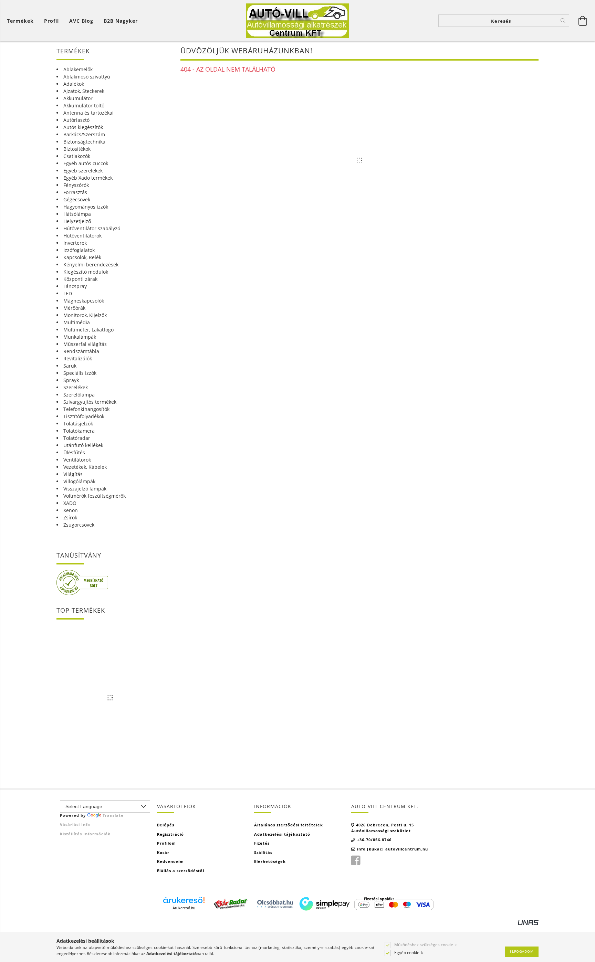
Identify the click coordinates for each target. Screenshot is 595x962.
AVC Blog (81, 21)
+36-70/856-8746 (374, 839)
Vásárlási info (75, 824)
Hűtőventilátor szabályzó (91, 228)
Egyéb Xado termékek (88, 178)
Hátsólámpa (77, 214)
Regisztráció (170, 834)
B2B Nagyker (121, 21)
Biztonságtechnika (84, 141)
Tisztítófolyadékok (83, 416)
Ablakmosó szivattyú (86, 76)
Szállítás (263, 852)
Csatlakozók (76, 156)
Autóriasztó (76, 120)
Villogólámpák (79, 481)
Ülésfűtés (74, 452)
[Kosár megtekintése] (583, 20)
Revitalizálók (77, 358)
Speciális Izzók (79, 373)
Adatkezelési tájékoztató (282, 834)
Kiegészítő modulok (85, 271)
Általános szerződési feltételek (288, 824)
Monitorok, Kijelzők (85, 315)
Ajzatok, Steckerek (83, 91)
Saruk (69, 365)
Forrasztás (75, 192)
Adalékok (73, 84)
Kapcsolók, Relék (82, 257)
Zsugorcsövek (78, 524)
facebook (355, 860)
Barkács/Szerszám (84, 134)
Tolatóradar (76, 438)
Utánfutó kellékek (83, 445)
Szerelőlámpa (79, 394)
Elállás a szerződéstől (180, 870)
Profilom (166, 843)
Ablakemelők (78, 69)
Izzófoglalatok (79, 250)
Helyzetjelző (77, 221)
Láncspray (75, 286)
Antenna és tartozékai (88, 112)
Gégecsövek (76, 199)
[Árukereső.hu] (184, 900)
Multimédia (76, 322)
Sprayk (71, 380)
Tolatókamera (79, 430)
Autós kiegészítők (83, 127)
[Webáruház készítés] (528, 922)
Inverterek (75, 243)
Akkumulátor (78, 98)
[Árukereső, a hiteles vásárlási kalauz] (82, 582)
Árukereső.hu (184, 908)
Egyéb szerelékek (83, 170)
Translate (113, 815)
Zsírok (70, 517)
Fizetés (262, 843)
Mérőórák (74, 308)
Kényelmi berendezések (90, 264)
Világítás (73, 474)
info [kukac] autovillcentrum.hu (392, 849)
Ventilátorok (77, 459)
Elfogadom (522, 951)
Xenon (70, 510)
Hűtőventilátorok (82, 235)
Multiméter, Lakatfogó (88, 329)
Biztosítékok (77, 149)
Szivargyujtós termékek (89, 402)
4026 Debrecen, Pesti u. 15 (385, 824)
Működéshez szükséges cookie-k (425, 945)
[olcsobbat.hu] (275, 903)
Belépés (165, 824)
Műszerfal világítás (85, 344)
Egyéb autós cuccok (85, 163)
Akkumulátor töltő (83, 105)
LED (67, 293)
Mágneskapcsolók (83, 300)
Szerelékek (75, 387)
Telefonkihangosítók (86, 409)
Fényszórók (76, 185)
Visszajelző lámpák (84, 488)
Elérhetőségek (270, 861)
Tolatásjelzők (78, 423)
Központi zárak (80, 279)
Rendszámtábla (81, 351)
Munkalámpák (79, 337)
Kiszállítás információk (85, 833)
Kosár (163, 852)
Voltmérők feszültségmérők (94, 496)
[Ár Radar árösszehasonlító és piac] (230, 903)
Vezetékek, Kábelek (85, 467)
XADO (69, 503)
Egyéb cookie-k (408, 952)
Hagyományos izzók (85, 206)
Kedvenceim (170, 861)
